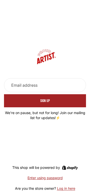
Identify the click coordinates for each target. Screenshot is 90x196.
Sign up (45, 101)
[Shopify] (70, 167)
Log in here (66, 188)
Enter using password (45, 178)
